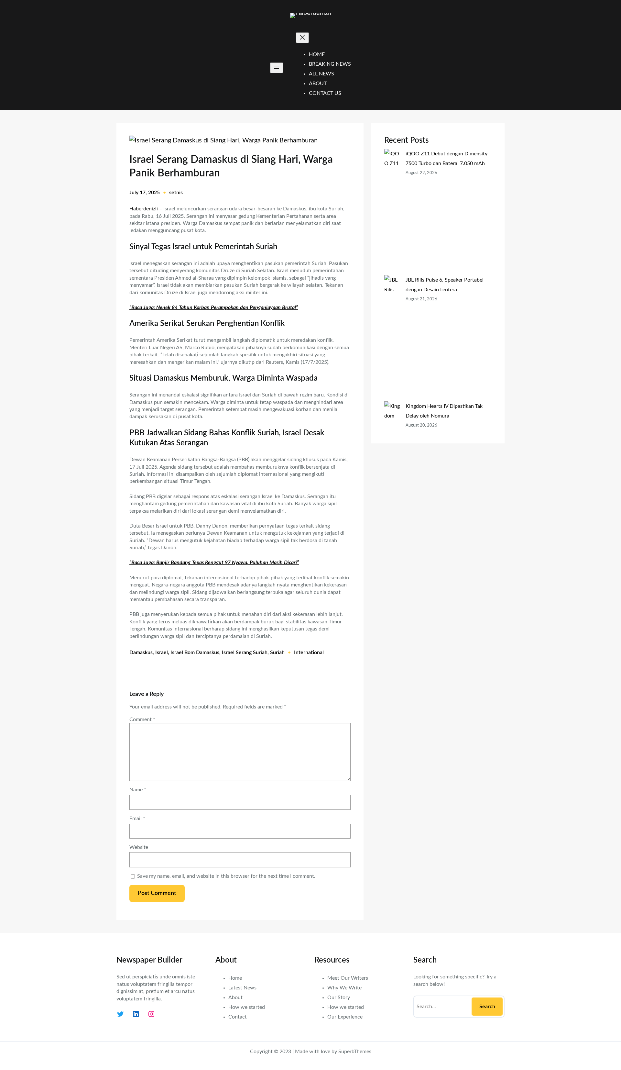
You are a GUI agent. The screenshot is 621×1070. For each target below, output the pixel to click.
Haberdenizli (143, 208)
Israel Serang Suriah (244, 652)
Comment (142, 719)
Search (487, 1006)
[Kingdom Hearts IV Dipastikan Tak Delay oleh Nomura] (392, 454)
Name (137, 789)
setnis (176, 192)
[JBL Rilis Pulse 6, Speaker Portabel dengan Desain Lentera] (392, 338)
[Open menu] (276, 67)
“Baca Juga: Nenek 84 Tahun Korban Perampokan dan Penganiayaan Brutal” (213, 307)
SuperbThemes (354, 1051)
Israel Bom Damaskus (194, 652)
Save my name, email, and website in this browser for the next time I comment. (226, 876)
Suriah (277, 652)
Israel (161, 652)
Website (138, 847)
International (309, 652)
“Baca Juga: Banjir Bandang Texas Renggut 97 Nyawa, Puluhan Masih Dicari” (214, 562)
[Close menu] (302, 37)
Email (137, 818)
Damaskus (141, 652)
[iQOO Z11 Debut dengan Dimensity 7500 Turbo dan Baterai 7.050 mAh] (392, 212)
